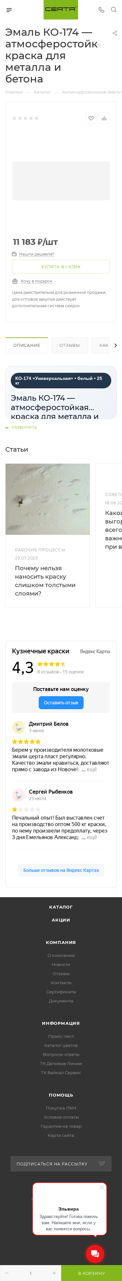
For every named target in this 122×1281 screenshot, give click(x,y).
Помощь (61, 1095)
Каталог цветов (61, 1045)
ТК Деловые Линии (61, 1063)
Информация (61, 1023)
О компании (61, 955)
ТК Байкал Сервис (61, 1072)
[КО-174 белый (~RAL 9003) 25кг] (61, 181)
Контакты (61, 982)
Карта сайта (61, 1135)
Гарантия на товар (61, 1126)
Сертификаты (61, 991)
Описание (26, 345)
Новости (61, 964)
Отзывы (70, 345)
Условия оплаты (61, 1117)
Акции (61, 920)
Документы (61, 1000)
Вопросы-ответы (61, 1054)
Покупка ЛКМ (61, 1108)
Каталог (61, 907)
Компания (61, 942)
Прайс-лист (61, 1036)
